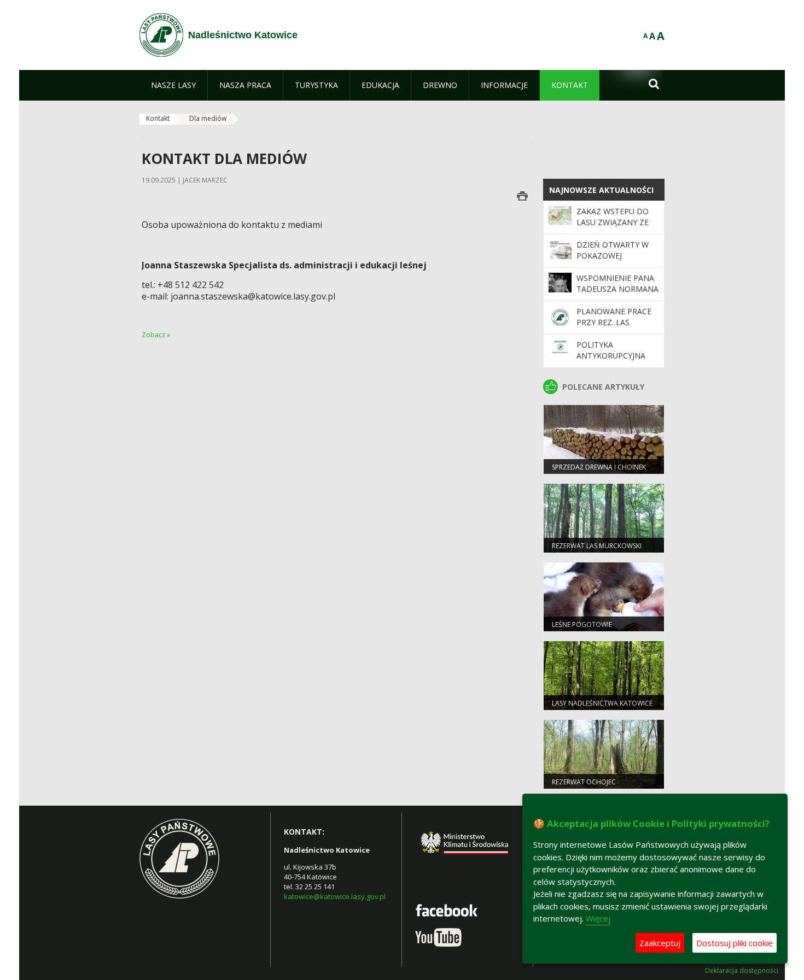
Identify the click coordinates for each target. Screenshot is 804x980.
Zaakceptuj (659, 942)
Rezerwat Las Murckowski (597, 545)
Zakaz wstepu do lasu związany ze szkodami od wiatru (612, 228)
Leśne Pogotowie (582, 624)
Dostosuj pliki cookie (734, 942)
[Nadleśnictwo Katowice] (161, 35)
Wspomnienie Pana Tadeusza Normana (617, 283)
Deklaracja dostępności (741, 971)
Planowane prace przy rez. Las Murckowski (613, 322)
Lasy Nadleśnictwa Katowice (602, 703)
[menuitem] (173, 85)
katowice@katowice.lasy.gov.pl (335, 896)
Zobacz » (156, 334)
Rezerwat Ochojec (584, 782)
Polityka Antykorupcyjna (610, 350)
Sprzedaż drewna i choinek (599, 467)
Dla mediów (207, 118)
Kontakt (158, 118)
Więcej (598, 918)
